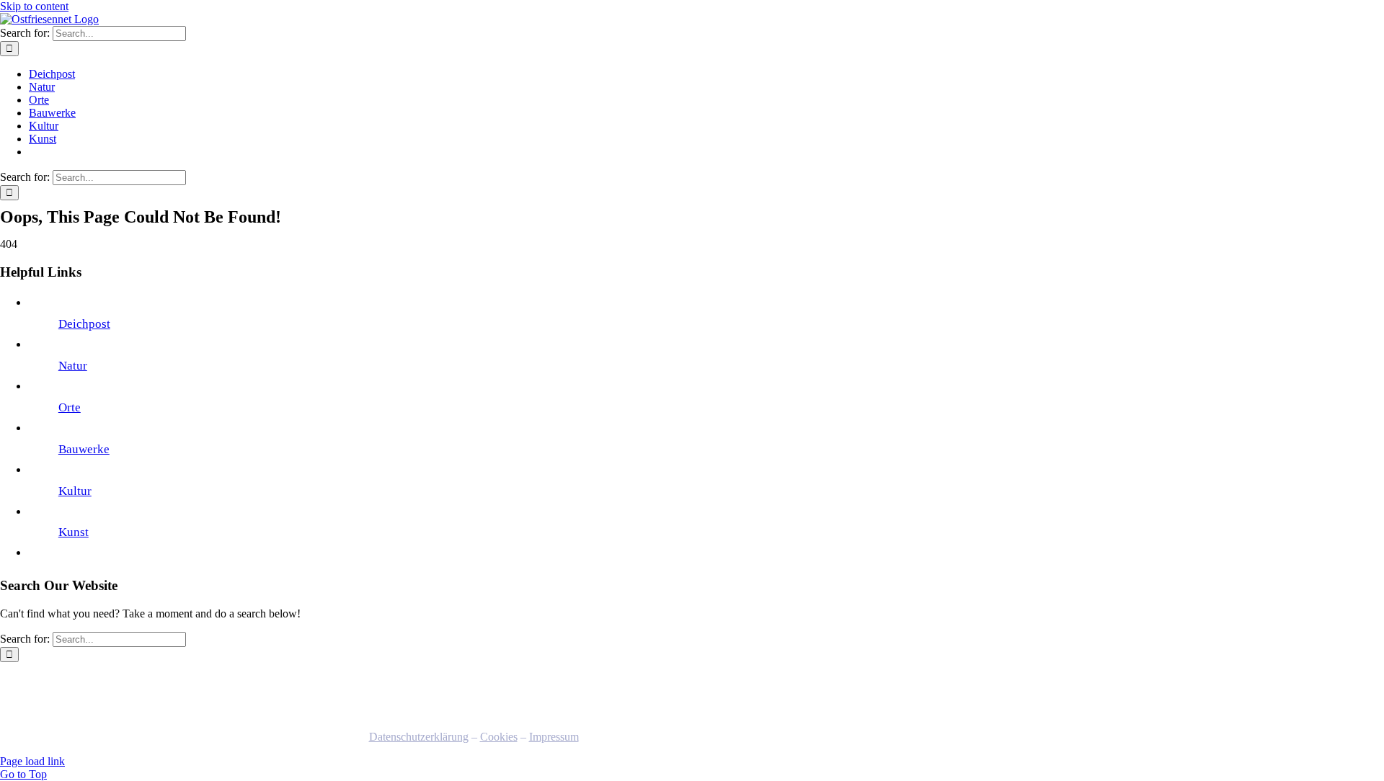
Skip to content (34, 6)
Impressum (554, 737)
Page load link (32, 761)
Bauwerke (84, 449)
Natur (72, 365)
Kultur (75, 491)
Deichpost (84, 324)
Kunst (73, 532)
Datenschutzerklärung (419, 737)
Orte (69, 407)
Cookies (499, 737)
